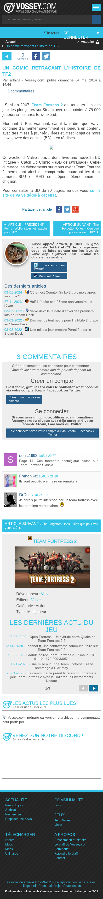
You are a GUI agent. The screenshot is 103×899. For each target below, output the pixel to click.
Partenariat (61, 849)
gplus (75, 209)
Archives (11, 810)
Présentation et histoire (70, 840)
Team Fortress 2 (47, 105)
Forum (58, 805)
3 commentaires (20, 91)
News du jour (14, 805)
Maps (9, 849)
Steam (9, 840)
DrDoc (25, 494)
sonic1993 (28, 455)
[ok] (96, 19)
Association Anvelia (20, 882)
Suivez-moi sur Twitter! (49, 267)
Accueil (11, 41)
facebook (36, 56)
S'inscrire (52, 33)
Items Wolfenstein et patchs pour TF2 (26, 228)
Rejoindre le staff (66, 853)
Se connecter (75, 35)
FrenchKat (28, 476)
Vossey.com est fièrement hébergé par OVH (69, 891)
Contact (59, 858)
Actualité (87, 41)
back (6, 56)
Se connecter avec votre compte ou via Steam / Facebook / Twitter (52, 432)
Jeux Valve (62, 820)
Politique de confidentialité (22, 891)
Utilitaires (11, 853)
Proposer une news (18, 819)
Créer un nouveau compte (24, 399)
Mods (58, 825)
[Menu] (96, 7)
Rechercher (13, 814)
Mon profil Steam (50, 276)
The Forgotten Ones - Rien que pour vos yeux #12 (80, 228)
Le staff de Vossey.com (70, 844)
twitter (46, 56)
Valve (46, 594)
